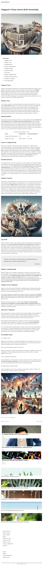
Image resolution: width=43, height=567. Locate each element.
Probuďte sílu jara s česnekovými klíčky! (10, 476)
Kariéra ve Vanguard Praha (10, 66)
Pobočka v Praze (8, 62)
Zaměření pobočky (8, 64)
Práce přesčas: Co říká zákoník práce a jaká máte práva (17, 447)
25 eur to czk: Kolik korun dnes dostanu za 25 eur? (12, 510)
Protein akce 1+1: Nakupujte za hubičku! (10, 499)
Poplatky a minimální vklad (10, 74)
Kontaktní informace (9, 68)
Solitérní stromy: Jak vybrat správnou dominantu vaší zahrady (15, 521)
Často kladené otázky (9, 80)
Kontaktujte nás (12, 417)
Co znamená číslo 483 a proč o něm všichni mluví (15, 434)
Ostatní (41, 421)
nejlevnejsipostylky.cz (5, 2)
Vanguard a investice (9, 70)
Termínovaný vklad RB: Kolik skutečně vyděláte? (15, 460)
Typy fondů (7, 72)
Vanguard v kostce (8, 60)
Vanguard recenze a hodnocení (11, 76)
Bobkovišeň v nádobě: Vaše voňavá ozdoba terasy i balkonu (14, 487)
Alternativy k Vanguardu (10, 78)
